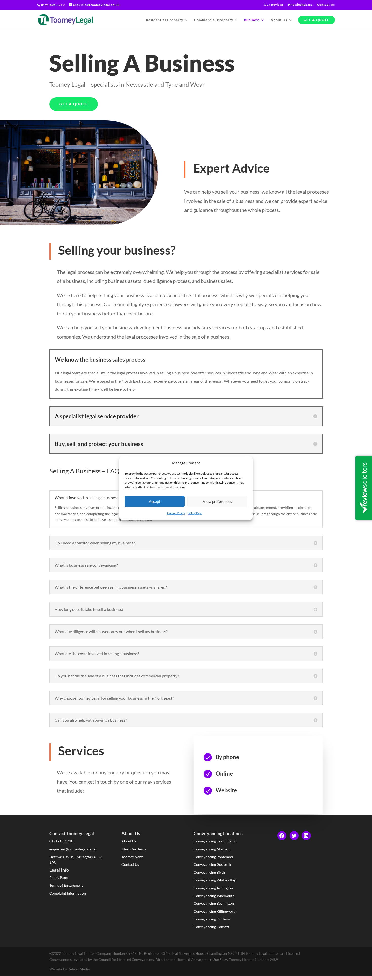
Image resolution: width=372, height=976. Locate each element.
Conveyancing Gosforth (212, 864)
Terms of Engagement (66, 885)
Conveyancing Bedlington (214, 903)
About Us (279, 20)
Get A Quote (73, 104)
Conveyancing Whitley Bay (215, 880)
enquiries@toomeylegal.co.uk (72, 849)
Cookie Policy (176, 513)
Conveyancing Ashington (213, 888)
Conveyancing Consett (211, 927)
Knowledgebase (300, 4)
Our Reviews (274, 4)
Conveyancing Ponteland (213, 857)
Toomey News (132, 857)
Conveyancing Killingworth (215, 911)
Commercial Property (213, 20)
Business (252, 20)
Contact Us (326, 4)
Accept (154, 501)
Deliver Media (79, 969)
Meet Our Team (133, 849)
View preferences (217, 501)
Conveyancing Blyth (209, 872)
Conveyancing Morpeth (212, 849)
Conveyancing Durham (212, 919)
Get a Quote (316, 20)
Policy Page (195, 513)
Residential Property (164, 20)
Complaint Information (67, 893)
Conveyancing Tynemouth (214, 896)
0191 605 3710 (61, 841)
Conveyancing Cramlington (215, 841)
